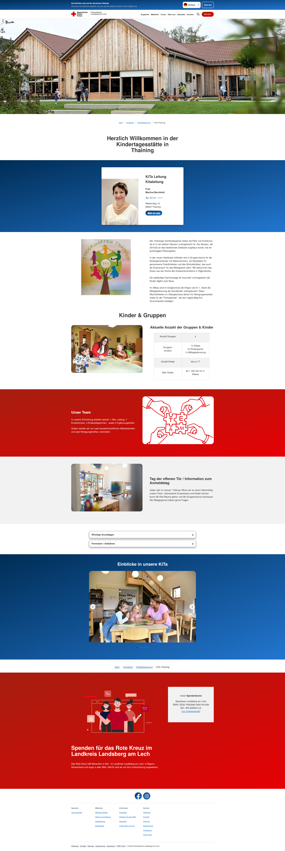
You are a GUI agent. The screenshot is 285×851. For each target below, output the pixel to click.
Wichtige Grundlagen (103, 534)
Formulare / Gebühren (103, 543)
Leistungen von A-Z (127, 826)
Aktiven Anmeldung (103, 817)
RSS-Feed (147, 835)
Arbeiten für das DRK (127, 817)
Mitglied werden (101, 812)
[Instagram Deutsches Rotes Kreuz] (146, 796)
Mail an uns (154, 213)
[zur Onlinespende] (191, 711)
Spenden (207, 14)
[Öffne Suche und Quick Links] (198, 14)
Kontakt (146, 817)
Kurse (163, 14)
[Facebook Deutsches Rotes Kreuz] (138, 796)
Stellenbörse (100, 821)
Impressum (147, 830)
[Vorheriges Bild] (192, 606)
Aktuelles (181, 14)
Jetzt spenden (76, 812)
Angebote (145, 14)
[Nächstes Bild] (93, 606)
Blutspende (99, 826)
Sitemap (146, 821)
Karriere (190, 14)
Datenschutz (148, 826)
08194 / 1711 (156, 197)
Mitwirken (155, 14)
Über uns (171, 14)
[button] (137, 647)
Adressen (147, 812)
